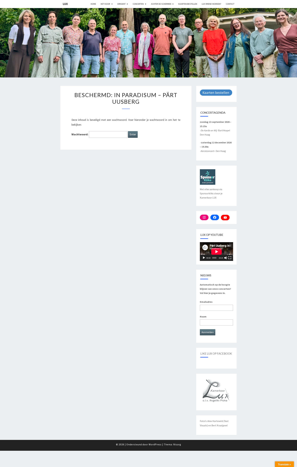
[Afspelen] (203, 257)
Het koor (105, 3)
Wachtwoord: (80, 134)
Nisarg (177, 444)
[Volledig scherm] (229, 257)
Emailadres (206, 301)
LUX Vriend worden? (211, 3)
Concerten (138, 3)
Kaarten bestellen (187, 3)
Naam (203, 316)
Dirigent (121, 3)
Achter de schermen (161, 3)
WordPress (155, 444)
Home (93, 3)
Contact (230, 3)
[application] (216, 251)
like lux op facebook (216, 353)
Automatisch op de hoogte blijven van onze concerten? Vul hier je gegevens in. (215, 289)
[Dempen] (225, 257)
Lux (65, 4)
